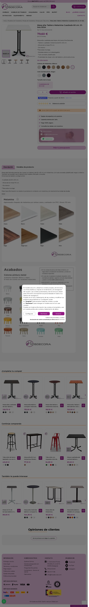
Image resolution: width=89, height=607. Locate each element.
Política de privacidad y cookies (55, 317)
